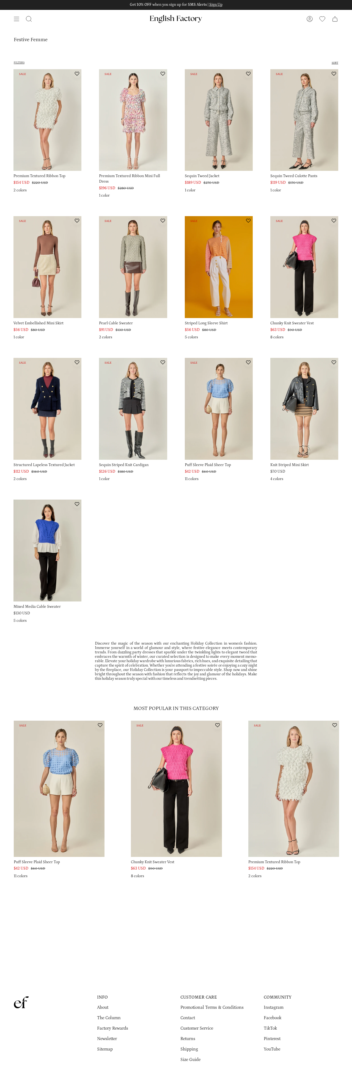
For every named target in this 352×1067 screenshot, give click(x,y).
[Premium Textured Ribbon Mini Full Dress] (133, 120)
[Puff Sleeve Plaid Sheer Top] (219, 409)
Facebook (272, 1017)
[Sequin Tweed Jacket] (219, 120)
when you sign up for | (176, 4)
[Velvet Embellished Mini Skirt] (47, 267)
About (102, 1007)
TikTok (270, 1028)
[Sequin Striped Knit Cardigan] (133, 409)
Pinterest (272, 1038)
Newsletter (107, 1038)
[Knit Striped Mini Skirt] (304, 409)
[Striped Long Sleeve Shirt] (219, 267)
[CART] (335, 19)
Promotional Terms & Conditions (212, 1007)
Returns (187, 1038)
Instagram (274, 1007)
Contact (187, 1017)
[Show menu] (16, 19)
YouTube (272, 1049)
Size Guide (190, 1059)
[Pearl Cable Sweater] (133, 267)
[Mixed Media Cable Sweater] (47, 550)
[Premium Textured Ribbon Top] (47, 120)
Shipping (189, 1049)
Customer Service (196, 1028)
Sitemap (105, 1049)
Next (343, 794)
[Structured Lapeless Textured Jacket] (47, 409)
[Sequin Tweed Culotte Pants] (304, 120)
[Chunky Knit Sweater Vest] (304, 267)
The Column (109, 1017)
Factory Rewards (112, 1028)
